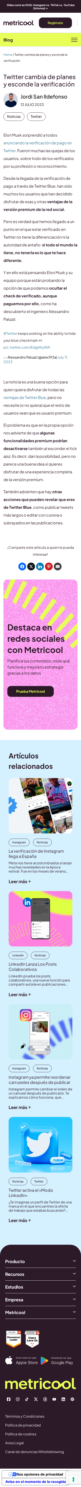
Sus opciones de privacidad (40, 1474)
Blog (8, 39)
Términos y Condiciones (24, 1416)
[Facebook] (8, 1399)
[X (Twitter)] (35, 1399)
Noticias (14, 116)
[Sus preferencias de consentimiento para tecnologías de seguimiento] (73, 1479)
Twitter (36, 116)
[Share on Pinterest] (49, 566)
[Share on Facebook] (22, 566)
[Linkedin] (63, 1399)
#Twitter (10, 333)
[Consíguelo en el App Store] (23, 1360)
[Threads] (45, 1399)
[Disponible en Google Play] (58, 1361)
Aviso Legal (14, 1443)
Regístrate (55, 23)
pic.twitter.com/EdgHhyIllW (26, 347)
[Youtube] (54, 1399)
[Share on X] (31, 566)
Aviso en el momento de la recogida (35, 1481)
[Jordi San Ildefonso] (10, 100)
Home (7, 54)
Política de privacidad (23, 1425)
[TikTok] (26, 1399)
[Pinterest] (72, 1399)
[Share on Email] (58, 566)
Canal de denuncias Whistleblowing (34, 1451)
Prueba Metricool (30, 691)
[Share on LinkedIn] (40, 566)
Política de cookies (20, 1434)
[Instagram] (17, 1399)
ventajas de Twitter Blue (24, 397)
